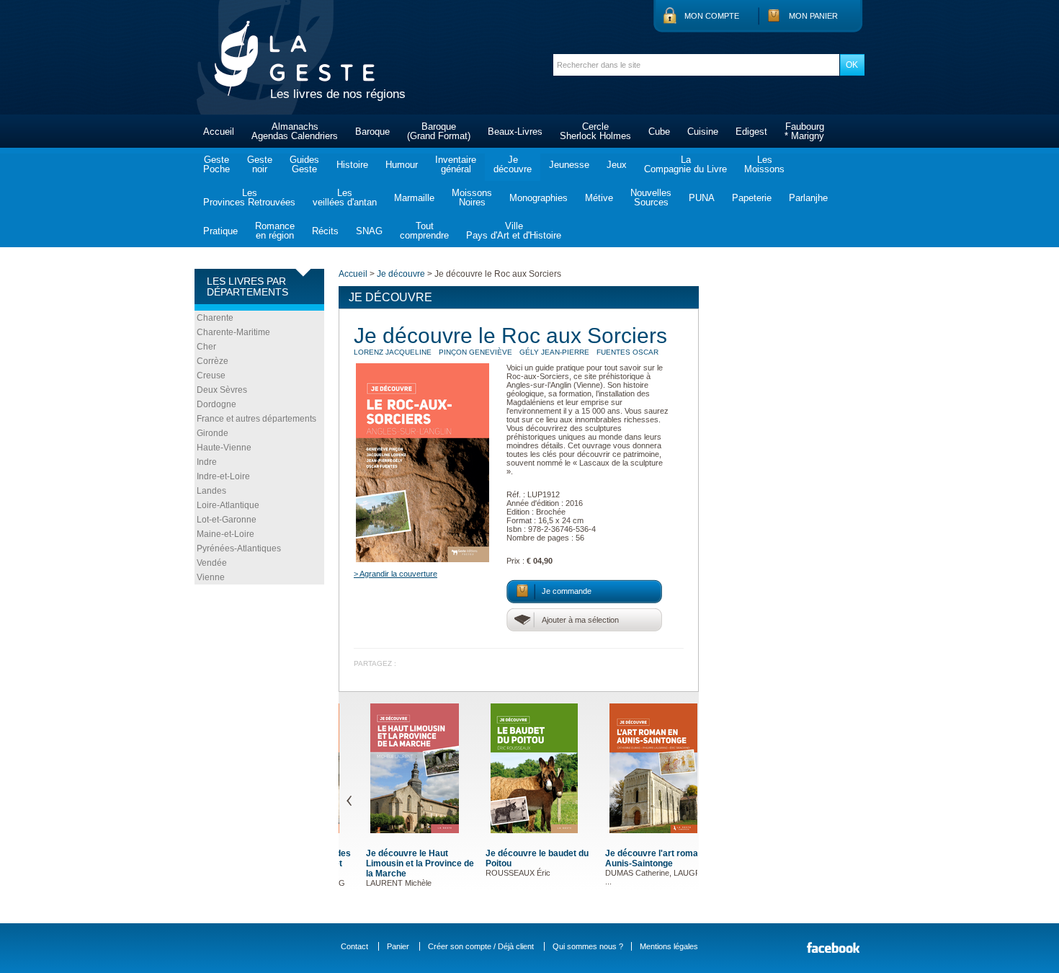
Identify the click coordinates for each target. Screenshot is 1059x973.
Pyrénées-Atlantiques (239, 548)
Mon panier (813, 16)
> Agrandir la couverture (395, 573)
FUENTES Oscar (627, 352)
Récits (325, 231)
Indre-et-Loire (223, 476)
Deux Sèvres (222, 390)
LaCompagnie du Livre (685, 164)
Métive (599, 197)
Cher (206, 347)
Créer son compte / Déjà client (481, 946)
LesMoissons (764, 164)
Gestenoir (259, 164)
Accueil (218, 131)
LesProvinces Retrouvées (249, 197)
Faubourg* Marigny (804, 131)
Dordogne (216, 404)
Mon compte (711, 16)
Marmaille (414, 197)
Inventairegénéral (455, 164)
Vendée (212, 563)
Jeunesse (569, 164)
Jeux (617, 164)
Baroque (372, 131)
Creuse (211, 375)
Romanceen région (275, 231)
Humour (401, 164)
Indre (207, 462)
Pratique (220, 231)
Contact (354, 946)
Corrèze (212, 361)
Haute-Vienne (224, 448)
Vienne (211, 577)
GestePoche (216, 164)
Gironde (212, 433)
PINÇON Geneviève (475, 352)
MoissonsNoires (472, 197)
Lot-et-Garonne (226, 520)
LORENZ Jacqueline (393, 352)
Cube (659, 131)
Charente (215, 318)
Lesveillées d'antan (345, 197)
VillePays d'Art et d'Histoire (513, 231)
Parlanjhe (808, 197)
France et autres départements (256, 419)
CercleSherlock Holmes (595, 131)
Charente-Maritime (233, 332)
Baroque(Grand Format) (438, 131)
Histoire (352, 164)
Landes (211, 491)
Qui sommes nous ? (588, 946)
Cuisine (702, 131)
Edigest (751, 131)
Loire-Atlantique (228, 505)
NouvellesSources (650, 197)
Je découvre (401, 274)
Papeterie (752, 197)
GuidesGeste (304, 164)
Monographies (538, 197)
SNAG (369, 231)
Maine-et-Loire (225, 534)
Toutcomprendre (424, 231)
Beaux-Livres (515, 131)
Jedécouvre (512, 164)
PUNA (702, 197)
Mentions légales (669, 946)
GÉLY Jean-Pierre (554, 352)
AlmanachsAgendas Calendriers (294, 131)
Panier (398, 946)
